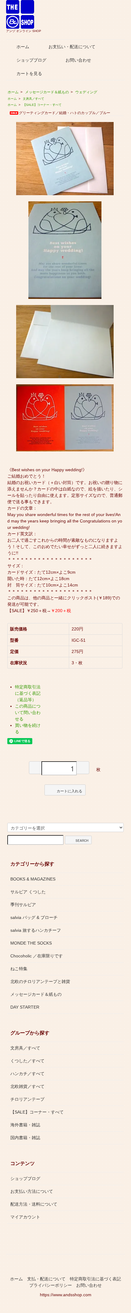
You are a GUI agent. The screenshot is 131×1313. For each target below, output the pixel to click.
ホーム (22, 46)
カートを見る (29, 73)
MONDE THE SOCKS (31, 943)
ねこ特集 (18, 968)
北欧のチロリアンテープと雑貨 (40, 981)
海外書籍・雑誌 (25, 1124)
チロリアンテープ (27, 1099)
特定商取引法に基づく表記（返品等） (28, 693)
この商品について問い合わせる (28, 712)
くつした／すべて (27, 1060)
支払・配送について (46, 1278)
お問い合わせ (78, 60)
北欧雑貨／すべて (27, 1086)
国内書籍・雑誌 (25, 1137)
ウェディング (86, 92)
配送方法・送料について (33, 1204)
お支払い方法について (31, 1191)
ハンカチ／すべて (27, 1073)
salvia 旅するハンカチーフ (35, 930)
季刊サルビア (23, 904)
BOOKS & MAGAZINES (32, 879)
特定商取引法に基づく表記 (95, 1278)
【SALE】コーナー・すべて (42, 104)
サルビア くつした (28, 891)
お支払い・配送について (71, 46)
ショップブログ (31, 60)
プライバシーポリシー (50, 1285)
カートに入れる (69, 790)
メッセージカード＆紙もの (47, 92)
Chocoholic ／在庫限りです (36, 955)
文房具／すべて (33, 98)
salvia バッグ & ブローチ (34, 917)
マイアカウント (25, 1216)
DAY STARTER (24, 1007)
